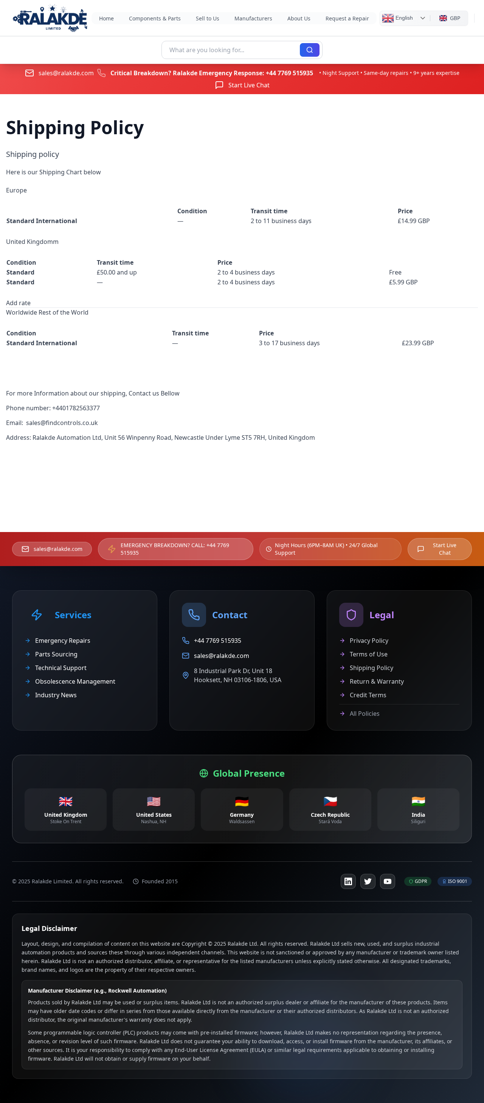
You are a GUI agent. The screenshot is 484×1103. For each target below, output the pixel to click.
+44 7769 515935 (289, 73)
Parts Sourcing (56, 654)
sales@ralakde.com (66, 73)
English (403, 17)
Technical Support (61, 668)
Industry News (56, 695)
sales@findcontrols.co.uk (62, 423)
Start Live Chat (249, 85)
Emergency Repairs (62, 640)
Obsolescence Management (75, 681)
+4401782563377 (76, 408)
